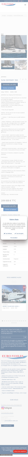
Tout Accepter (19, 233)
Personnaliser (14, 237)
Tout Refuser (8, 233)
